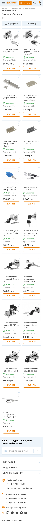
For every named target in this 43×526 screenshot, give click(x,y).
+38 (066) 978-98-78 (16, 503)
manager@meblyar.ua (16, 507)
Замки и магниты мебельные (23, 8)
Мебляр (5, 8)
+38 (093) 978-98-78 (16, 494)
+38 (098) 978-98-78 (16, 499)
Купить (11, 68)
